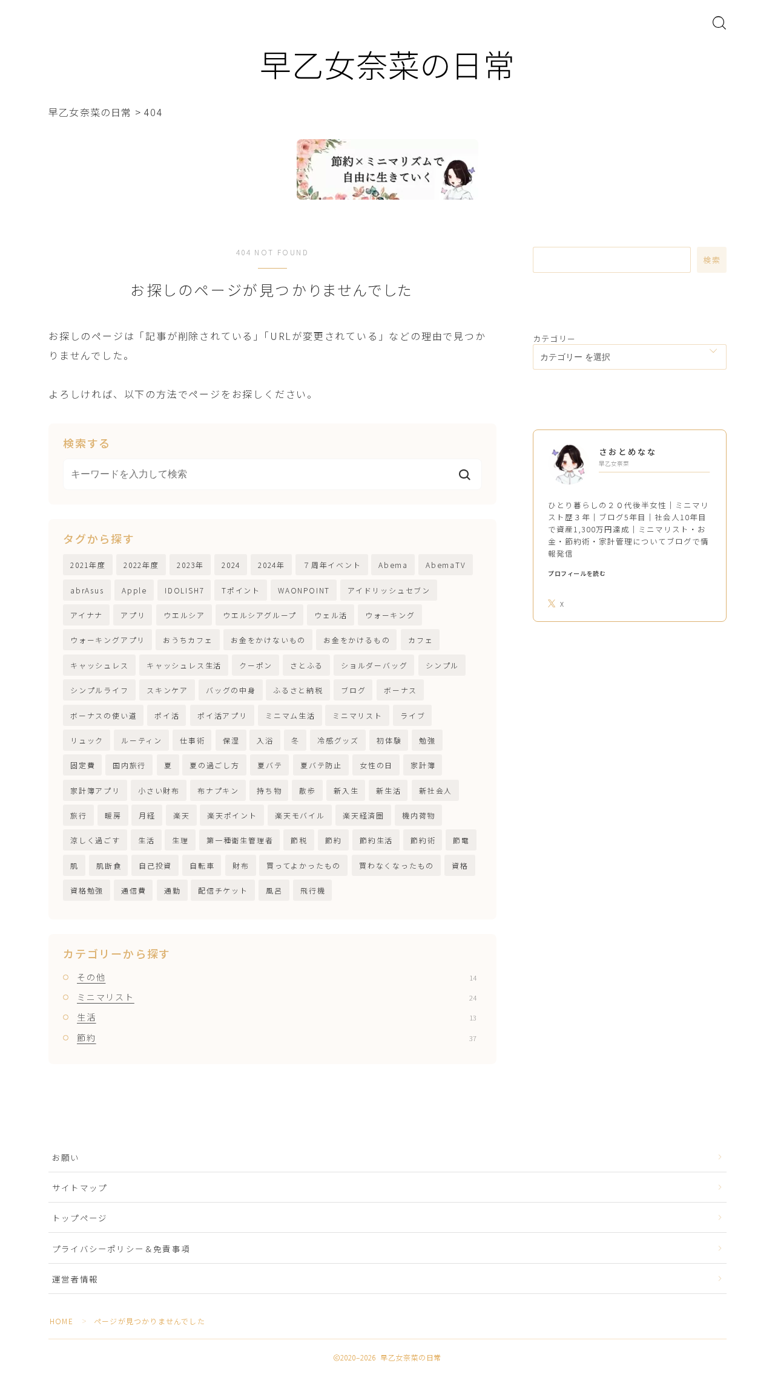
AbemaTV (446, 565)
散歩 (307, 790)
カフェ (420, 640)
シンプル (442, 665)
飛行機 (312, 890)
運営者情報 (75, 1279)
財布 (240, 865)
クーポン (255, 665)
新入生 (346, 790)
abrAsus (87, 590)
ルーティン (141, 740)
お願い (70, 1157)
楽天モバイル (300, 815)
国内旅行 (129, 765)
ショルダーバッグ (374, 665)
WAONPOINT (304, 590)
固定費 (82, 765)
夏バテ (269, 765)
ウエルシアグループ (260, 615)
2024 (231, 565)
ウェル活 (331, 615)
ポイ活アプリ (222, 715)
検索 (712, 260)
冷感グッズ (338, 740)
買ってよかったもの (303, 865)
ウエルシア (184, 615)
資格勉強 (87, 890)
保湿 (231, 740)
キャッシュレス (99, 665)
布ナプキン (218, 790)
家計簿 (423, 765)
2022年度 (141, 565)
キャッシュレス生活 (184, 665)
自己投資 (155, 865)
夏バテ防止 (321, 765)
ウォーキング (390, 615)
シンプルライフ (99, 690)
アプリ (132, 615)
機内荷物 (418, 815)
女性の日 (376, 765)
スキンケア (167, 690)
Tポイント (241, 590)
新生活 (388, 790)
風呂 (274, 890)
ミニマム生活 (290, 715)
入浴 (265, 740)
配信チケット (223, 890)
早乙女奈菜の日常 (387, 64)
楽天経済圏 (363, 815)
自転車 (202, 865)
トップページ (79, 1218)
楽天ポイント (232, 815)
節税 (299, 840)
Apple (134, 590)
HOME (61, 1321)
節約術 (423, 840)
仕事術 (192, 740)
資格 (460, 865)
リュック (87, 740)
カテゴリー (554, 338)
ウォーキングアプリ (107, 640)
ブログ (353, 690)
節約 (333, 840)
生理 (180, 840)
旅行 (78, 815)
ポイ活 (166, 715)
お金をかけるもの (356, 640)
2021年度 (88, 565)
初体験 (389, 740)
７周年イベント (332, 565)
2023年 (190, 565)
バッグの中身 (231, 690)
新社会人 (435, 790)
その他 (277, 977)
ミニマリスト (357, 715)
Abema (393, 565)
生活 (146, 840)
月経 (147, 815)
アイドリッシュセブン (389, 590)
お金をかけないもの (268, 640)
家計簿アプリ (95, 790)
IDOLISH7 (184, 590)
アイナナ (86, 615)
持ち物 (269, 790)
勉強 (427, 740)
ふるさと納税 (298, 690)
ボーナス (400, 690)
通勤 (172, 890)
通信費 (133, 890)
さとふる (306, 665)
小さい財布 (159, 790)
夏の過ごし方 (215, 765)
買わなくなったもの (396, 865)
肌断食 (108, 865)
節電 (461, 840)
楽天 (181, 815)
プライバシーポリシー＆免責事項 (121, 1249)
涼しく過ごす (95, 840)
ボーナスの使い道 (103, 715)
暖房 (113, 815)
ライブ (412, 715)
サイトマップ (79, 1187)
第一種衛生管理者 (239, 840)
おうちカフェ (188, 640)
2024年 (271, 565)
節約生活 (376, 840)
